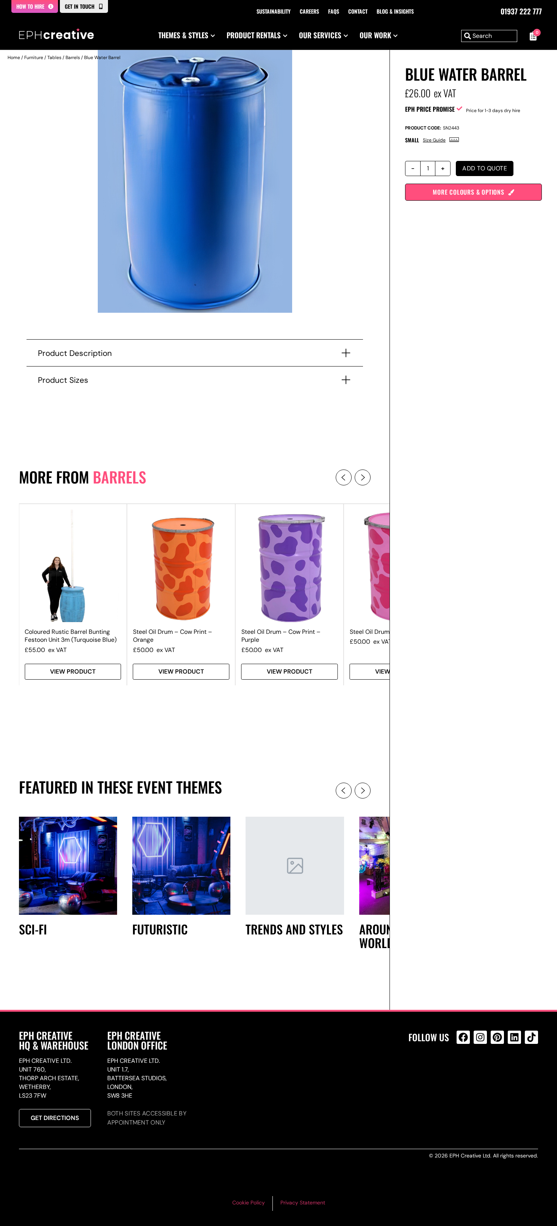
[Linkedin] (514, 1037)
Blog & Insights (395, 11)
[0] (531, 36)
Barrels (73, 58)
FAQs (333, 11)
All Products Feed (465, 1069)
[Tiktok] (531, 1037)
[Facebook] (463, 1037)
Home (14, 58)
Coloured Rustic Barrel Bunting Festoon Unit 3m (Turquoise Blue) (71, 636)
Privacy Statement (302, 1202)
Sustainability (274, 11)
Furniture (33, 58)
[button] (344, 477)
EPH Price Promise (430, 109)
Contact (358, 11)
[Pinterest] (497, 1037)
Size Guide (434, 140)
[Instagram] (480, 1037)
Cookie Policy (248, 1202)
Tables (54, 58)
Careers (309, 11)
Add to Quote (484, 168)
